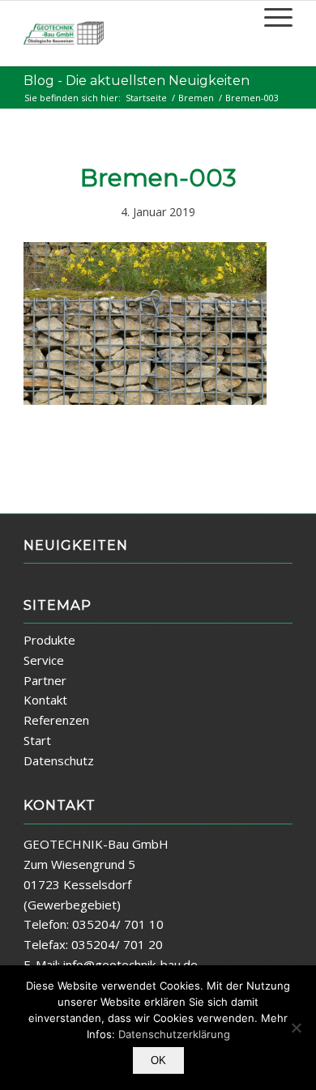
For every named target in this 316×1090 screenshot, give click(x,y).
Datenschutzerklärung (174, 1034)
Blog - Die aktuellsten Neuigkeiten (136, 80)
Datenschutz (58, 760)
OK (158, 1060)
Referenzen (56, 720)
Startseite (146, 98)
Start (37, 740)
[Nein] (296, 1028)
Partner (44, 680)
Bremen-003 (158, 178)
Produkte (49, 640)
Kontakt (45, 700)
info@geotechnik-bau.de (130, 964)
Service (43, 660)
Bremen (196, 98)
